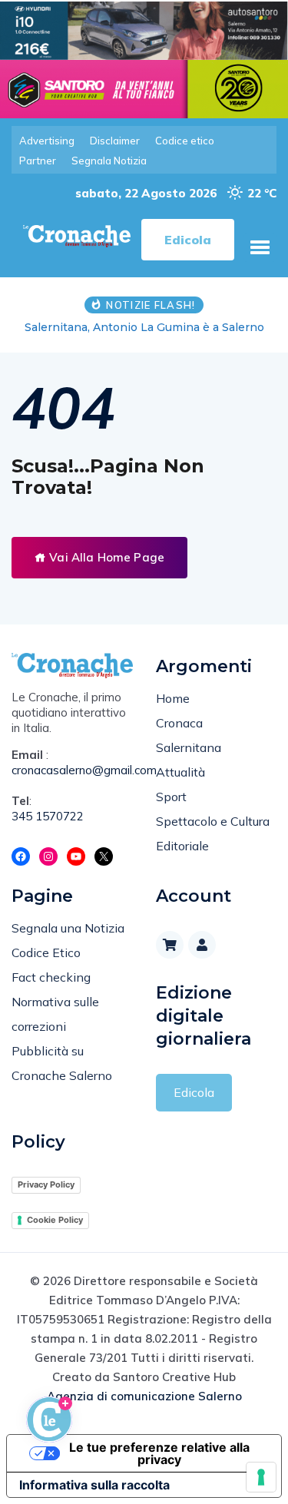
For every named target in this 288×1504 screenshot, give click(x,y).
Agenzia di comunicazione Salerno (144, 1396)
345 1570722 (48, 816)
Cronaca (179, 722)
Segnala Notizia (109, 160)
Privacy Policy (46, 1184)
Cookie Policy (55, 1219)
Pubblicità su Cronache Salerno (62, 1063)
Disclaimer (115, 140)
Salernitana (188, 747)
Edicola (194, 1092)
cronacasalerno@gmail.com (72, 770)
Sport (171, 796)
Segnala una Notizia (68, 928)
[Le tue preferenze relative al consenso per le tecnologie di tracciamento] (261, 1477)
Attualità (180, 772)
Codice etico (184, 140)
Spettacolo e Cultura (213, 821)
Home (173, 698)
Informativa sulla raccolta (94, 1484)
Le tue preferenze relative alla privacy (159, 1453)
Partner (37, 160)
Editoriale (182, 845)
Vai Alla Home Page (105, 557)
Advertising (46, 140)
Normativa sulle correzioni (55, 1014)
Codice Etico (46, 952)
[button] (259, 247)
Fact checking (51, 977)
